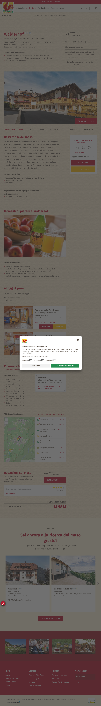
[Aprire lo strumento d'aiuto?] (3, 603)
